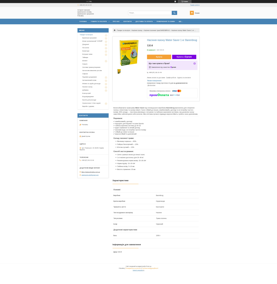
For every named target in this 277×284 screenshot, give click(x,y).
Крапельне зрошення (89, 38)
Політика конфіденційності (150, 268)
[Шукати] (174, 13)
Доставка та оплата (144, 21)
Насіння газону (137, 30)
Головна (83, 21)
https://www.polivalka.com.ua (90, 172)
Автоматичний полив (89, 80)
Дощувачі (85, 44)
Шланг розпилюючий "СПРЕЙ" (92, 41)
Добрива (85, 90)
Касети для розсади (89, 100)
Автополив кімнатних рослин (92, 70)
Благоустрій (86, 93)
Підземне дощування (89, 77)
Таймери (85, 57)
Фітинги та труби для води (91, 83)
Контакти (127, 21)
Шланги (84, 60)
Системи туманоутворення (91, 67)
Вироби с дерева (88, 106)
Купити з (180, 57)
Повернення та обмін (166, 21)
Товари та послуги (99, 21)
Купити (159, 57)
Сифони (85, 74)
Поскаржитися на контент (133, 268)
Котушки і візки (87, 54)
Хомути (84, 64)
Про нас (116, 21)
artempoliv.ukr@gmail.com (90, 175)
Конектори (85, 51)
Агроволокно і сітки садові (91, 103)
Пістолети (85, 48)
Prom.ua (148, 266)
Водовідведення (88, 96)
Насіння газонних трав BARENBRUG (157, 30)
